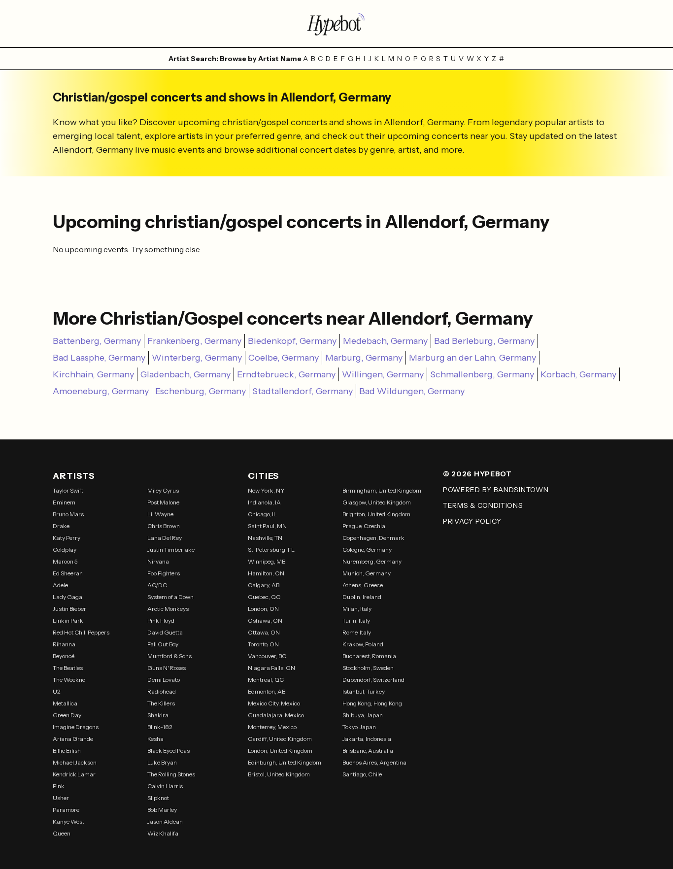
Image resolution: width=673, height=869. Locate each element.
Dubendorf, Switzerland (373, 679)
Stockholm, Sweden (368, 667)
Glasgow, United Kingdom (376, 502)
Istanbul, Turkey (363, 691)
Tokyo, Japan (359, 727)
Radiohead (161, 691)
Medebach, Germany (385, 340)
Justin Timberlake (171, 549)
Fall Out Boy (162, 644)
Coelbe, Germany (283, 357)
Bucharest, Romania (369, 656)
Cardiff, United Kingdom (280, 738)
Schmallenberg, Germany (482, 374)
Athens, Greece (362, 585)
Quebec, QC (264, 597)
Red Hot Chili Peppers (81, 632)
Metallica (65, 703)
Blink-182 (159, 727)
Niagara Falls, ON (271, 667)
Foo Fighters (163, 573)
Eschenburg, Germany (200, 391)
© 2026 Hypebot (477, 473)
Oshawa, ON (265, 620)
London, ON (263, 608)
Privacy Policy (472, 521)
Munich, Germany (366, 573)
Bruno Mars (68, 514)
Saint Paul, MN (267, 526)
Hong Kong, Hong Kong (372, 703)
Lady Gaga (67, 597)
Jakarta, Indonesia (366, 738)
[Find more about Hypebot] (336, 23)
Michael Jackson (75, 762)
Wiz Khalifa (162, 833)
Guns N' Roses (166, 667)
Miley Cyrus (163, 490)
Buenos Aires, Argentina (374, 762)
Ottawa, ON (264, 632)
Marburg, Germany (364, 357)
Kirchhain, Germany (93, 374)
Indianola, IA (264, 502)
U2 (57, 691)
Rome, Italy (356, 632)
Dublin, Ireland (361, 597)
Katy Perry (66, 537)
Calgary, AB (263, 585)
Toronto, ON (263, 644)
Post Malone (163, 502)
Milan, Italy (356, 608)
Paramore (66, 809)
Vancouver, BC (267, 656)
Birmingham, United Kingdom (381, 490)
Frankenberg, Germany (194, 340)
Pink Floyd (160, 620)
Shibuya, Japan (362, 715)
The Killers (161, 703)
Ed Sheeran (68, 573)
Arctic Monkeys (168, 608)
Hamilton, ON (266, 573)
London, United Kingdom (280, 750)
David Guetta (165, 632)
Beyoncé (63, 656)
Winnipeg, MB (266, 561)
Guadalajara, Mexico (276, 715)
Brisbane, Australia (367, 750)
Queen (61, 833)
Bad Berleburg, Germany (484, 340)
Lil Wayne (160, 514)
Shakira (157, 715)
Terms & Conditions (483, 505)
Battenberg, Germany (97, 340)
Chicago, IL (262, 514)
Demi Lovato (163, 679)
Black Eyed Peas (168, 750)
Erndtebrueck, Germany (286, 374)
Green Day (67, 715)
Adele (60, 585)
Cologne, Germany (367, 549)
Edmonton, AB (266, 691)
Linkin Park (68, 620)
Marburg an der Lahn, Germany (472, 357)
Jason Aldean (165, 821)
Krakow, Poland (362, 644)
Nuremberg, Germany (372, 561)
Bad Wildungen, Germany (412, 391)
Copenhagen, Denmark (373, 537)
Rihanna (64, 644)
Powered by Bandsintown (495, 489)
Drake (61, 526)
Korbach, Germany (578, 374)
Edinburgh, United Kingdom (284, 762)
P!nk (59, 786)
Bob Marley (162, 809)
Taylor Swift (68, 490)
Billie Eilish (67, 750)
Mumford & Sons (169, 656)
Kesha (155, 738)
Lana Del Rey (164, 537)
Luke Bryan (162, 762)
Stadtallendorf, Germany (302, 391)
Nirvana (158, 561)
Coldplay (64, 549)
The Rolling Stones (171, 774)
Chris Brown (163, 526)
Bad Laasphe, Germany (99, 357)
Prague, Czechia (363, 526)
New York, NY (266, 490)
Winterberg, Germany (197, 357)
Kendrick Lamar (74, 774)
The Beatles (68, 667)
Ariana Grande (73, 738)
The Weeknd (69, 679)
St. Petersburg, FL (271, 549)
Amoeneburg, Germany (101, 391)
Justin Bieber (69, 608)
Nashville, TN (265, 537)
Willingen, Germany (383, 374)
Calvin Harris (165, 786)
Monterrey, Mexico (272, 727)
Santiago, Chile (362, 774)
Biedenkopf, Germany (292, 340)
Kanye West (68, 821)
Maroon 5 (65, 561)
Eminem (64, 502)
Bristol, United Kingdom (279, 774)
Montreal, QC (266, 679)
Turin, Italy (356, 620)
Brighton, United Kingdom (376, 514)
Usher (61, 798)
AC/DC (157, 585)
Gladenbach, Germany (185, 374)
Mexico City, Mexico (274, 703)
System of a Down (170, 597)
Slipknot (158, 798)
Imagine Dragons (76, 727)
